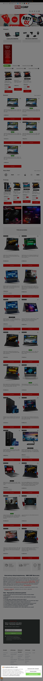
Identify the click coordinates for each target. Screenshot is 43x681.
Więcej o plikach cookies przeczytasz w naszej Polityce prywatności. (11, 675)
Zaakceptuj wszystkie (33, 674)
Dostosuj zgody (33, 671)
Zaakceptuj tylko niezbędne (33, 668)
